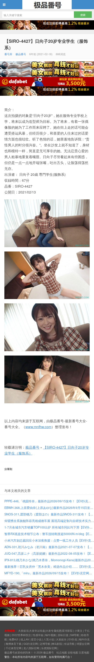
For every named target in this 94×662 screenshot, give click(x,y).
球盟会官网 (83, 643)
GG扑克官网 (30, 643)
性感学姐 (38, 635)
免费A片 (14, 639)
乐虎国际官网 (49, 648)
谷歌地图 (73, 652)
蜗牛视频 (50, 635)
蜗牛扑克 (84, 639)
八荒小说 (49, 639)
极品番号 (47, 4)
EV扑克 (72, 639)
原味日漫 (63, 635)
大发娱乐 (61, 639)
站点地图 (61, 652)
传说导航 (69, 643)
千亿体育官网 (13, 648)
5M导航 (74, 635)
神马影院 (57, 643)
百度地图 (84, 652)
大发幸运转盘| (37, 630)
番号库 (8, 54)
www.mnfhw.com (38, 426)
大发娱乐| (23, 630)
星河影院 (67, 630)
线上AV (25, 639)
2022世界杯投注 (21, 635)
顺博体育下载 (13, 643)
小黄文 (78, 630)
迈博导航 (45, 643)
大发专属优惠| (54, 630)
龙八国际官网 (31, 648)
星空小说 (36, 639)
